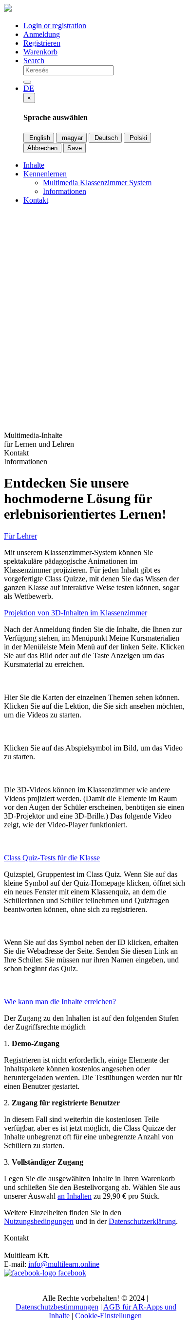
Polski (137, 137)
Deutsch (105, 137)
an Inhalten (74, 1196)
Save (74, 148)
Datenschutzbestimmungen (57, 1307)
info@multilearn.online (63, 1264)
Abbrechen (42, 148)
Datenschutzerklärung (142, 1221)
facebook (71, 1273)
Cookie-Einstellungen (108, 1315)
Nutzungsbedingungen (39, 1221)
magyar (71, 137)
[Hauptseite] (8, 9)
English (38, 137)
